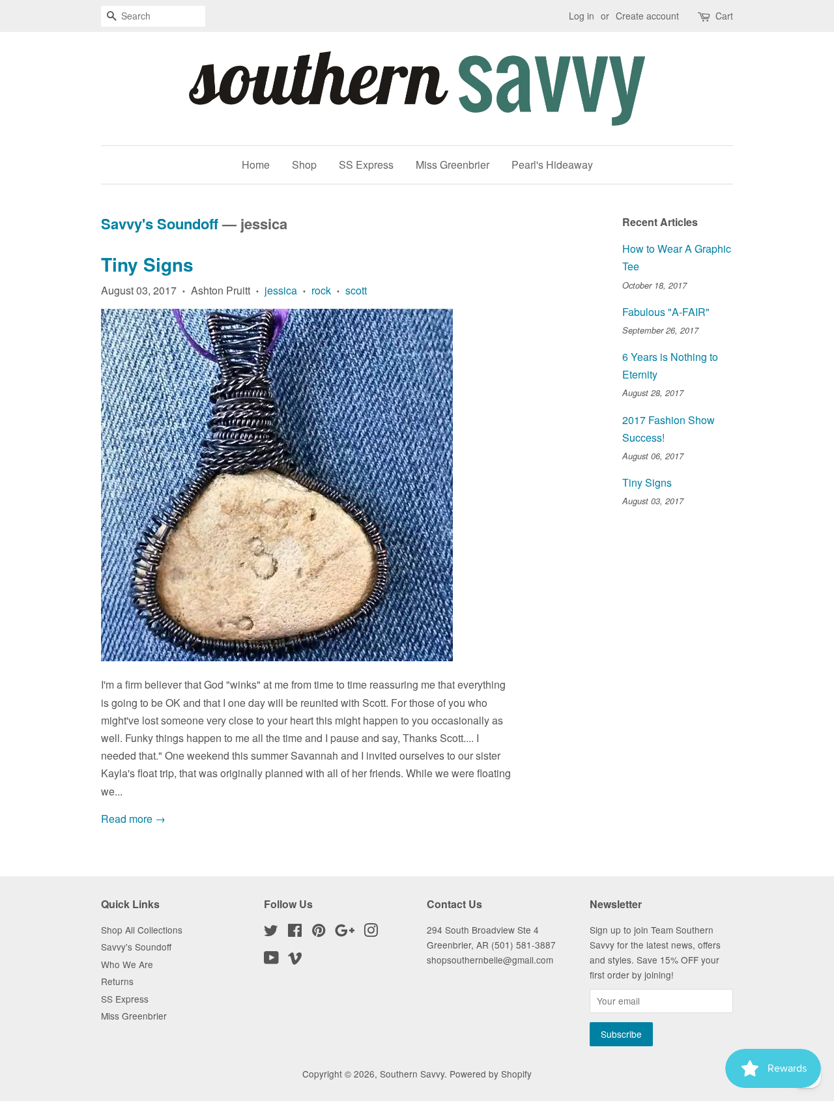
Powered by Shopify (491, 1073)
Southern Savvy (412, 1073)
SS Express (366, 164)
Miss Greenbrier (452, 164)
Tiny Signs (147, 264)
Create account (647, 15)
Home (256, 164)
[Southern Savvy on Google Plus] (344, 932)
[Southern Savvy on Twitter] (271, 932)
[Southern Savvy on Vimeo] (295, 959)
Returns (117, 981)
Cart (724, 15)
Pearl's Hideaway (552, 164)
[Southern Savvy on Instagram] (371, 932)
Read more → (133, 818)
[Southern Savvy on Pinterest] (318, 932)
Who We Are (127, 964)
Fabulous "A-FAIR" (666, 311)
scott (356, 290)
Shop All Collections (141, 929)
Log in (581, 15)
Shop (304, 164)
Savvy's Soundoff (159, 223)
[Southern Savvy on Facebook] (294, 932)
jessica (281, 290)
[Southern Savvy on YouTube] (271, 959)
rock (321, 290)
